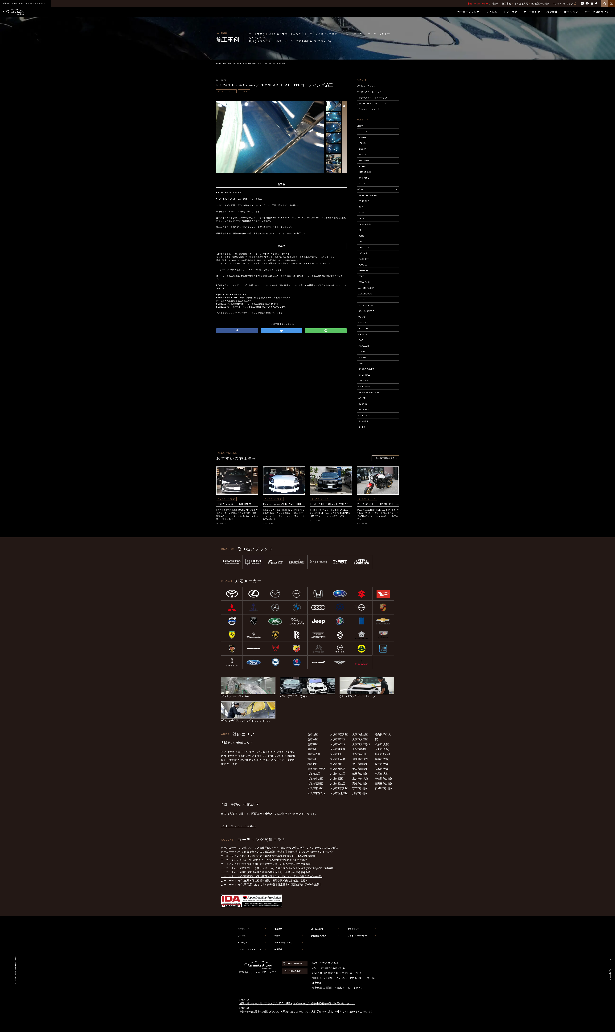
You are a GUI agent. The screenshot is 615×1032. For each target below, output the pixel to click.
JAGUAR (362, 253)
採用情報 (278, 949)
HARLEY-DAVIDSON (368, 392)
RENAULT (363, 404)
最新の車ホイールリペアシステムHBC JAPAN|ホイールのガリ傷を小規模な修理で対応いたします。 (297, 1003)
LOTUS (362, 299)
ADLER (362, 398)
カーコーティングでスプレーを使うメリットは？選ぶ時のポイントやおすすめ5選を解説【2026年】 (278, 868)
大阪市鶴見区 (360, 749)
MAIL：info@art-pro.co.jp (328, 968)
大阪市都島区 (337, 768)
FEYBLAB (244, 91)
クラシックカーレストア (368, 109)
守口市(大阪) (359, 788)
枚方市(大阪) (382, 764)
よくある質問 (521, 3)
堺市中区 (313, 739)
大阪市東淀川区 (339, 734)
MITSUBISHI (364, 172)
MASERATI (363, 259)
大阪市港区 (336, 764)
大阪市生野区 (337, 744)
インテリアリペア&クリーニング (372, 98)
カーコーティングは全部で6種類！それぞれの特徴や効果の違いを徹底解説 (264, 860)
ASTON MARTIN (366, 288)
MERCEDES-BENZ (367, 195)
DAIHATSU (363, 178)
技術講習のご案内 (540, 3)
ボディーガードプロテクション (371, 103)
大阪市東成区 (315, 788)
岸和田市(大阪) (360, 759)
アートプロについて (283, 942)
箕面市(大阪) (382, 759)
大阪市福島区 (315, 783)
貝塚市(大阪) (359, 793)
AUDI (361, 213)
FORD (361, 276)
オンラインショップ (563, 3)
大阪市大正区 (360, 739)
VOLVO (362, 317)
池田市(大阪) (359, 768)
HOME (218, 63)
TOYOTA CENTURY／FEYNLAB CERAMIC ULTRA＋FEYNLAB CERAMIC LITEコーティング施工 (331, 504)
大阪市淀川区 (360, 754)
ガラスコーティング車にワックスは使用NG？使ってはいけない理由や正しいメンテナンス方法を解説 (279, 847)
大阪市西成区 (337, 783)
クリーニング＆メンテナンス (250, 949)
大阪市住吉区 (360, 734)
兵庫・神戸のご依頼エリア (240, 804)
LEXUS (362, 143)
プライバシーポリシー (357, 936)
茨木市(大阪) (382, 768)
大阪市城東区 (337, 749)
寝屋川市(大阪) (383, 788)
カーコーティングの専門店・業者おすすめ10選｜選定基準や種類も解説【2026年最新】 (271, 884)
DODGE (362, 357)
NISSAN (362, 149)
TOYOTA (362, 131)
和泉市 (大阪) (382, 754)
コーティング (243, 929)
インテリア (242, 942)
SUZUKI (362, 184)
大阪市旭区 (314, 773)
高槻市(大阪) (359, 783)
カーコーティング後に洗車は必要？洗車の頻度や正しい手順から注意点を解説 (266, 872)
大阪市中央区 (315, 778)
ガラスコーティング (226, 91)
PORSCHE (363, 201)
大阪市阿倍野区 (316, 768)
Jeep (360, 363)
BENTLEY (363, 270)
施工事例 (506, 3)
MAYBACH (363, 346)
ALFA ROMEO (365, 294)
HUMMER (363, 421)
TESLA (361, 242)
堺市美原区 (314, 754)
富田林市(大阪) (383, 783)
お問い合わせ (295, 971)
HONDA (362, 137)
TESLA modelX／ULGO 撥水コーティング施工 (237, 504)
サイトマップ (353, 929)
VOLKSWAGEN (366, 305)
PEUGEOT (363, 265)
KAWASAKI (364, 282)
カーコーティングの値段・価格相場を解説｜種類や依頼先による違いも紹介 (264, 880)
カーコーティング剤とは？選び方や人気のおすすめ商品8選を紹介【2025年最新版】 (269, 856)
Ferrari (361, 218)
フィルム (242, 936)
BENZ (361, 236)
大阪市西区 (336, 778)
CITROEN (363, 323)
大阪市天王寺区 (361, 744)
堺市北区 (313, 764)
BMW (361, 207)
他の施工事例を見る (385, 458)
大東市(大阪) (382, 749)
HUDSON (363, 328)
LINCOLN (363, 381)
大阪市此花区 (337, 759)
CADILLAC (363, 334)
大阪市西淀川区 (339, 788)
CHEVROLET (365, 375)
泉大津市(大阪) (360, 778)
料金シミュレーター (478, 3)
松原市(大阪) (382, 744)
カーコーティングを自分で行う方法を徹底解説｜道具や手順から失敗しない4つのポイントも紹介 (277, 851)
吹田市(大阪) (359, 773)
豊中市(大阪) (359, 764)
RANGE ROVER (366, 369)
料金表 (495, 3)
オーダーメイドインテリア (369, 92)
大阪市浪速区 (337, 773)
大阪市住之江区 (339, 793)
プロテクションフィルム (238, 826)
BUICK (361, 427)
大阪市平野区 (337, 739)
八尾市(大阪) (382, 773)
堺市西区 (313, 749)
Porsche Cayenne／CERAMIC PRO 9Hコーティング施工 (284, 504)
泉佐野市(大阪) (383, 778)
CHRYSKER (364, 415)
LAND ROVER (365, 247)
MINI (360, 230)
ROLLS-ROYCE (366, 311)
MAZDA (362, 155)
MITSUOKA (364, 160)
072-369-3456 (295, 963)
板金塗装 (278, 929)
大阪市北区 (336, 754)
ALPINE (362, 352)
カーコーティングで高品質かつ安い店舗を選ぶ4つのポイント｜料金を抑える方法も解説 (271, 876)
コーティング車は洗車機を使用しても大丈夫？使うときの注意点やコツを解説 (266, 864)
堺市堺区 (313, 734)
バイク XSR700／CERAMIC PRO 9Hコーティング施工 (378, 504)
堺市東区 (313, 744)
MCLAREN (363, 410)
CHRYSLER (364, 386)
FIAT (360, 340)
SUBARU (363, 166)
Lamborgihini (365, 224)
